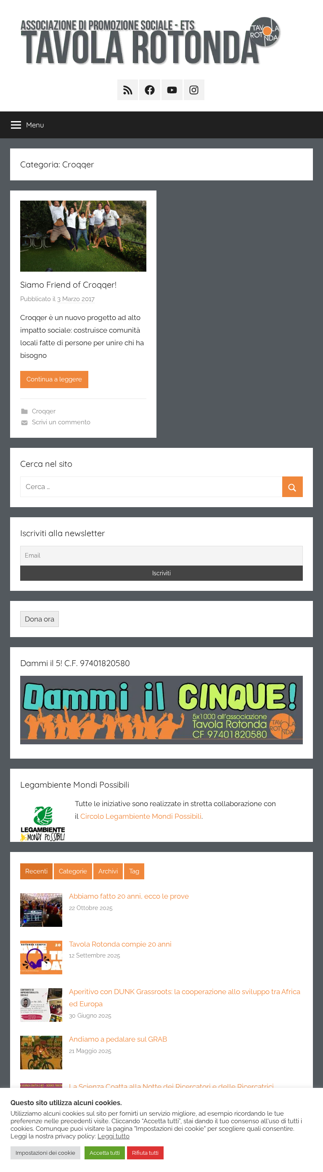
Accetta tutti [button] (105, 1153)
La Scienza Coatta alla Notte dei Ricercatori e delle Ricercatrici (171, 1086)
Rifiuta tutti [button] (145, 1153)
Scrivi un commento (61, 422)
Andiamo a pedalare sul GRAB (118, 1039)
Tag (134, 871)
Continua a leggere (54, 379)
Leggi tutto (114, 1136)
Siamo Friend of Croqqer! (68, 284)
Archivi (108, 871)
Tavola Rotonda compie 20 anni (120, 944)
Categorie (73, 871)
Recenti (36, 871)
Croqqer (44, 411)
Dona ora (39, 619)
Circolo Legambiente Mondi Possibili (140, 816)
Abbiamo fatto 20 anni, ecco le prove (129, 896)
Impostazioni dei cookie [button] (45, 1153)
